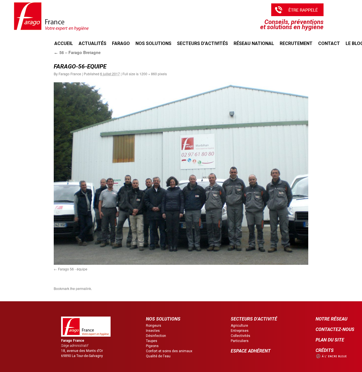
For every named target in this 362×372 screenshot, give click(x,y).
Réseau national (254, 43)
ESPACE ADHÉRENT (251, 351)
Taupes (151, 341)
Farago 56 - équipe (72, 268)
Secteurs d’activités (202, 43)
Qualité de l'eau (158, 356)
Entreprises (240, 331)
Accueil (63, 43)
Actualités (92, 43)
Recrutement (296, 43)
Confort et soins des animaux (169, 351)
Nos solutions (153, 43)
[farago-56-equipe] (181, 173)
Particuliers (240, 341)
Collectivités (240, 336)
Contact (329, 43)
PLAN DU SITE (330, 340)
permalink (83, 288)
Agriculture (239, 326)
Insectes (153, 331)
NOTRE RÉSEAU (331, 319)
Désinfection (156, 336)
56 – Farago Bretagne (77, 52)
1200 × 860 (148, 73)
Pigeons (152, 346)
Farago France (70, 73)
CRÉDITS (325, 350)
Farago (121, 43)
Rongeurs (153, 326)
